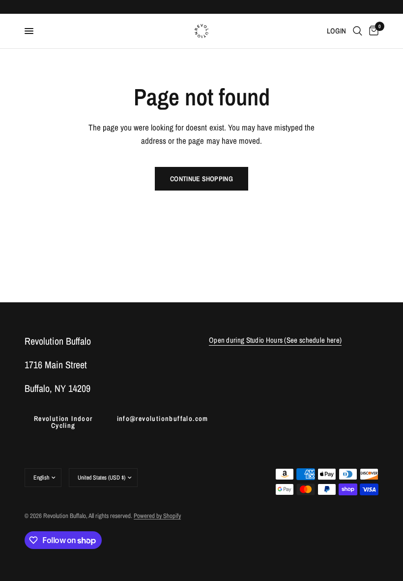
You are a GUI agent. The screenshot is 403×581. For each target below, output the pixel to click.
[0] (372, 31)
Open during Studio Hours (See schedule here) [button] (275, 340)
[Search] (357, 31)
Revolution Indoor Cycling (63, 422)
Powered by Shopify (157, 516)
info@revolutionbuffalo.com (156, 418)
